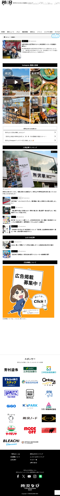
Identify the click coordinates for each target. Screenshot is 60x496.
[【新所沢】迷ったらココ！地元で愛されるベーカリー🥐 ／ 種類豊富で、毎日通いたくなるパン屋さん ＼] (16, 110)
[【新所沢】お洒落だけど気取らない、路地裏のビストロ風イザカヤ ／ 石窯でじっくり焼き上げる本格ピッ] (43, 82)
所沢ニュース (10, 32)
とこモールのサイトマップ (37, 457)
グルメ (18, 32)
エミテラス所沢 (48, 32)
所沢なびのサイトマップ (36, 454)
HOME (3, 32)
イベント (39, 32)
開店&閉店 (25, 32)
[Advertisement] (30, 18)
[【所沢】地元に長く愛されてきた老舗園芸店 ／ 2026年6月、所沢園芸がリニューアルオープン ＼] (16, 82)
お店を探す (13, 460)
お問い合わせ (33, 462)
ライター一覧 (33, 460)
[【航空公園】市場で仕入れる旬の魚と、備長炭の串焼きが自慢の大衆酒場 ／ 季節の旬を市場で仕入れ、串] (43, 110)
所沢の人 (32, 32)
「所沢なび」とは (15, 454)
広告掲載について (15, 457)
